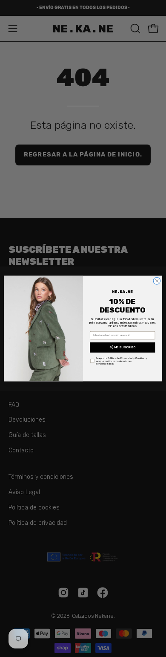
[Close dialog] (156, 280)
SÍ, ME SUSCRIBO (122, 347)
